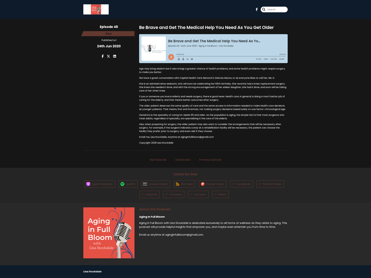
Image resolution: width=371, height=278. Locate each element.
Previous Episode (210, 160)
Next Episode (158, 160)
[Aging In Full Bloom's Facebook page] (257, 9)
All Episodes (183, 160)
